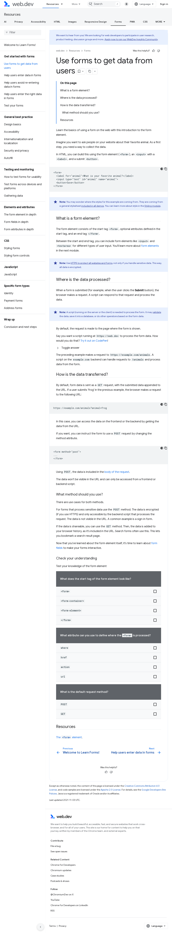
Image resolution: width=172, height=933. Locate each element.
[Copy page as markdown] (90, 71)
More (74, 4)
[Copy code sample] (166, 169)
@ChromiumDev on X (62, 894)
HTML (57, 21)
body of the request (116, 472)
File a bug (56, 846)
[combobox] (104, 4)
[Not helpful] (158, 50)
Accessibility (38, 21)
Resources (53, 4)
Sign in (164, 4)
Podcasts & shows (60, 881)
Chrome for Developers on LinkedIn (69, 905)
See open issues (59, 851)
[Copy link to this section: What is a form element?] (102, 219)
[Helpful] (153, 50)
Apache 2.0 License (111, 789)
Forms (118, 21)
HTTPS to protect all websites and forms (91, 263)
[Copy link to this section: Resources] (78, 727)
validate (157, 312)
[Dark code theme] (162, 169)
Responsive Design (96, 21)
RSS (53, 910)
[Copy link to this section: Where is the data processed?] (113, 280)
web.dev (60, 50)
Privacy (18, 21)
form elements (150, 246)
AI (5, 21)
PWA (132, 21)
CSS (145, 21)
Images (72, 21)
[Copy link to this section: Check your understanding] (100, 559)
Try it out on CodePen (93, 340)
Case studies (57, 875)
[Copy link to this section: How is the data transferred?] (111, 375)
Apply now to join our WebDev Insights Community (131, 39)
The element (69, 737)
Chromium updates (61, 870)
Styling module (152, 205)
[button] (108, 348)
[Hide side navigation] (40, 927)
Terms (52, 926)
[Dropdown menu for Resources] (63, 4)
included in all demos (92, 205)
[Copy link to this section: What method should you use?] (106, 495)
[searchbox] (22, 32)
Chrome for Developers (63, 864)
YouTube (55, 899)
